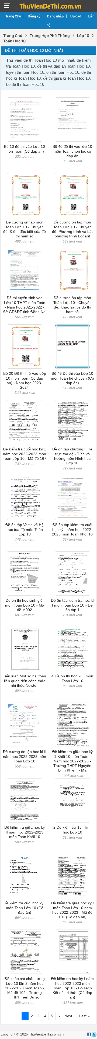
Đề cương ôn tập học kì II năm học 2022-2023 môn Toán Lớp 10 (24, 756)
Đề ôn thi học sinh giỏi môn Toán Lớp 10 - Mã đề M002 (24, 605)
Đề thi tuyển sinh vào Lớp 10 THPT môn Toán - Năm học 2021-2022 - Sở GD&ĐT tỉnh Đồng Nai (24, 305)
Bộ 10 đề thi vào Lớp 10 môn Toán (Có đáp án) (24, 148)
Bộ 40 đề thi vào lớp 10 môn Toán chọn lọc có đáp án (72, 151)
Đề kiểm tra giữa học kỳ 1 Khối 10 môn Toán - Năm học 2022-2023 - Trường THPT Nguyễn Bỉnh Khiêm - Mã (72, 761)
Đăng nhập (55, 16)
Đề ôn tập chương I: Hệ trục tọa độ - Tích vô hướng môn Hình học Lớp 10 (72, 456)
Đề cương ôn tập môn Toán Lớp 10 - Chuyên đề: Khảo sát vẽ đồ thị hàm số (72, 305)
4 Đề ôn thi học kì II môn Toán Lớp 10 (72, 678)
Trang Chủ (13, 16)
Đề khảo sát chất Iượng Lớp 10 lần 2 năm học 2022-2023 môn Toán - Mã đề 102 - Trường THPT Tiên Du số (25, 987)
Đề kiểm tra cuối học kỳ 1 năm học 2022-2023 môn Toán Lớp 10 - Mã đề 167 (24, 454)
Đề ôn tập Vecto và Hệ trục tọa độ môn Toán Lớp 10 (24, 529)
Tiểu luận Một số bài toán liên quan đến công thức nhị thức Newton (24, 681)
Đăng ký (34, 16)
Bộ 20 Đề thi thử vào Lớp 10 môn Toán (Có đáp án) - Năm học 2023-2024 (24, 380)
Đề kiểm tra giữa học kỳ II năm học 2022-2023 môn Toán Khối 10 (24, 832)
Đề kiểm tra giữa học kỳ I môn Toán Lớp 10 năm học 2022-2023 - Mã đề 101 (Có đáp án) (72, 910)
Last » (84, 1016)
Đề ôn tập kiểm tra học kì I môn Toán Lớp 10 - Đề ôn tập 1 (72, 605)
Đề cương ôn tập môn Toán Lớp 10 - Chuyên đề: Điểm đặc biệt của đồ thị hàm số (24, 229)
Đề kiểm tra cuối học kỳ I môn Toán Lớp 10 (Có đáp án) (25, 908)
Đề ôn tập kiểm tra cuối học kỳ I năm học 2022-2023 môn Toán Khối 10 (72, 529)
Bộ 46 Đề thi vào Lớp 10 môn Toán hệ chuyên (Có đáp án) (72, 378)
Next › (69, 1016)
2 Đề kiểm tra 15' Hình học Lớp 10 (72, 829)
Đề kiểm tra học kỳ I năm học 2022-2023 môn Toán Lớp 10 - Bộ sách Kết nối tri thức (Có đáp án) (72, 987)
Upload (75, 16)
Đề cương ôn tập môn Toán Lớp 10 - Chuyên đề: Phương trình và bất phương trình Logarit (72, 229)
